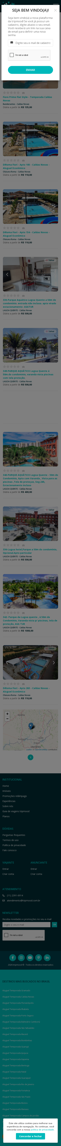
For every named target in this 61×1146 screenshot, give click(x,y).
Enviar (30, 70)
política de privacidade (42, 1129)
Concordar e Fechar (30, 1136)
